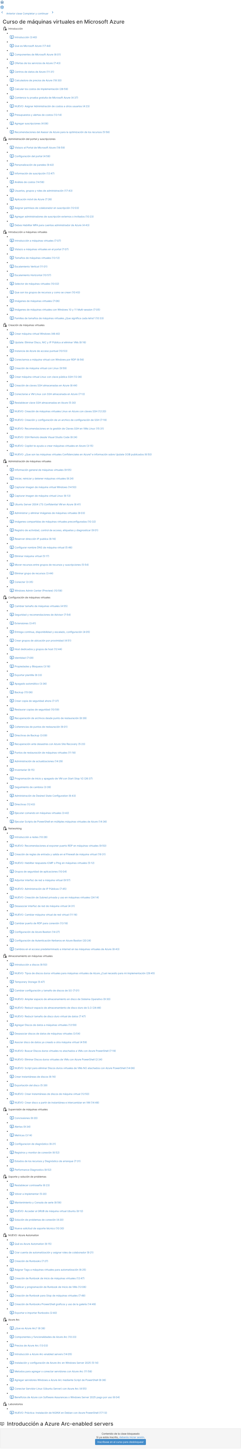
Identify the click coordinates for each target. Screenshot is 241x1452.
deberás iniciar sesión (131, 1437)
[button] (2, 3)
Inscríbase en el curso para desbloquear (120, 1441)
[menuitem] (2, 8)
